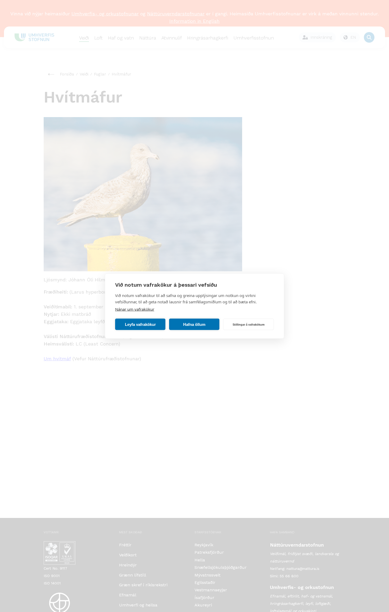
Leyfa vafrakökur (140, 324)
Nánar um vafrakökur (134, 309)
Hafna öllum (194, 324)
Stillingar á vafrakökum (249, 324)
